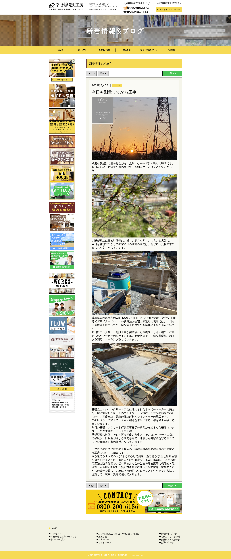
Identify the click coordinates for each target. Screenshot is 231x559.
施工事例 (126, 50)
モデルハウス (104, 50)
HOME (60, 50)
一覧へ (171, 73)
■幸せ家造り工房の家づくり (62, 536)
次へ (93, 73)
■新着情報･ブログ (168, 533)
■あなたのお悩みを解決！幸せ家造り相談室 (117, 533)
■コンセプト (55, 533)
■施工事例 (101, 536)
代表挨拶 (171, 50)
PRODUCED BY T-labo (137, 555)
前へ (102, 73)
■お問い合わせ (166, 542)
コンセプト (82, 50)
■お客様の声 (102, 539)
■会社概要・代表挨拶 (169, 539)
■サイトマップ (103, 542)
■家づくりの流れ (57, 539)
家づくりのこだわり (148, 50)
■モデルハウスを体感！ (170, 536)
